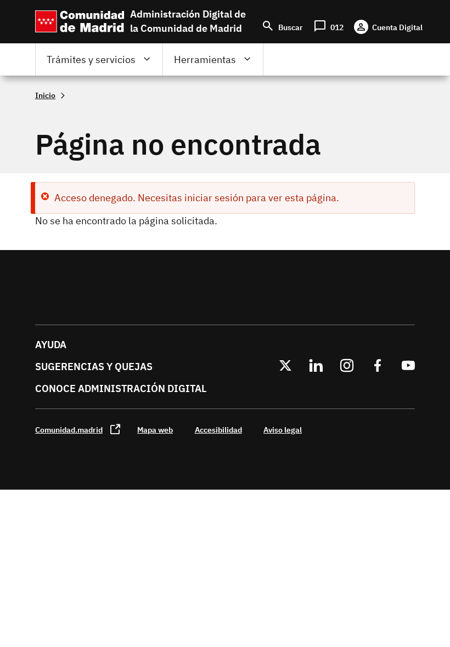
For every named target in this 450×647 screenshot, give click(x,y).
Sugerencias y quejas (94, 366)
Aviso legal (282, 429)
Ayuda (50, 344)
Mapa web (155, 429)
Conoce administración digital (120, 388)
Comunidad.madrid (69, 429)
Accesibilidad (218, 429)
